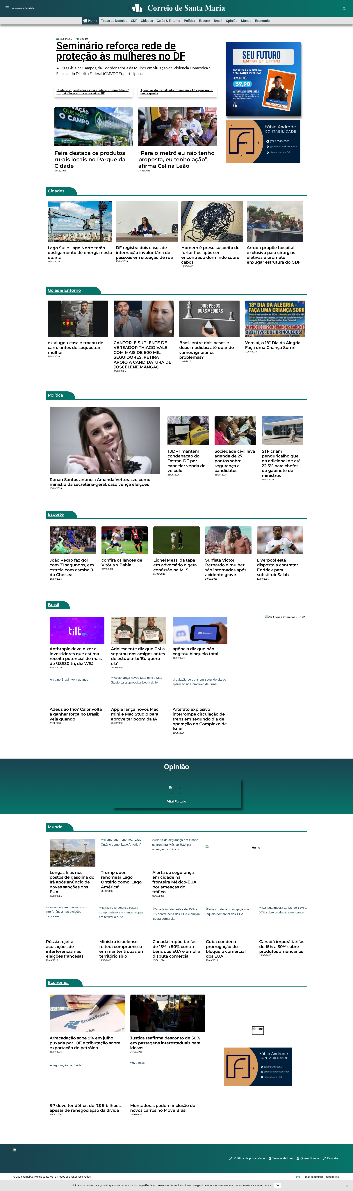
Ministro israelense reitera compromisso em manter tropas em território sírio (122, 949)
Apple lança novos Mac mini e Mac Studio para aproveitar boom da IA (134, 714)
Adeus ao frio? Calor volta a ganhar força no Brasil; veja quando (76, 714)
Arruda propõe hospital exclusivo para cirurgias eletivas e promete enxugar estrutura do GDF (274, 255)
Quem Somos (309, 1158)
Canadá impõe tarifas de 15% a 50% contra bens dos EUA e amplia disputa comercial (176, 949)
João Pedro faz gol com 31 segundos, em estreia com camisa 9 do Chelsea (72, 567)
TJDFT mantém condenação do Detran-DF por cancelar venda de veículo (186, 461)
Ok (277, 1185)
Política (189, 21)
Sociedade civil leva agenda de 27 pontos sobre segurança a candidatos (235, 461)
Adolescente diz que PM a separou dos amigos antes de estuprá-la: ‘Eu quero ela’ (138, 656)
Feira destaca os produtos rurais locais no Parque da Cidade (90, 159)
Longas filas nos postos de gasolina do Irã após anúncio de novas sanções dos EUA (72, 882)
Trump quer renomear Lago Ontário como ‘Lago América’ (121, 880)
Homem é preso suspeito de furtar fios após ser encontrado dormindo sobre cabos (210, 255)
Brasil (218, 21)
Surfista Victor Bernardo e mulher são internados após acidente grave (225, 567)
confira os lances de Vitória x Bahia (121, 562)
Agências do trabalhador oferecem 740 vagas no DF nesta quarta (176, 91)
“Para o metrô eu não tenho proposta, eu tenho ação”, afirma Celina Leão (176, 159)
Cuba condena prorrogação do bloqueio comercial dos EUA (226, 949)
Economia (262, 21)
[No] (347, 1185)
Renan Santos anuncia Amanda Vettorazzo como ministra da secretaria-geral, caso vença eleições (100, 482)
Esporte (204, 21)
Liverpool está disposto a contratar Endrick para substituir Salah (277, 567)
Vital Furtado (176, 801)
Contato (332, 1158)
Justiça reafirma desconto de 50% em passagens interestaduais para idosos (165, 1043)
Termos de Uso (282, 1158)
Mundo (246, 21)
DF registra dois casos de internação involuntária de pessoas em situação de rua (144, 252)
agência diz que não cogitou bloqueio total (195, 651)
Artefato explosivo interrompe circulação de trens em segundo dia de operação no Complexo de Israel (200, 719)
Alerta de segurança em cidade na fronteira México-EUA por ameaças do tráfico (174, 882)
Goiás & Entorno (168, 21)
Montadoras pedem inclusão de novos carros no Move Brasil (162, 1108)
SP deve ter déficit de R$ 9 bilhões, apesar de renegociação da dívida (86, 1108)
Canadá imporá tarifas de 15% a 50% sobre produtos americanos (281, 946)
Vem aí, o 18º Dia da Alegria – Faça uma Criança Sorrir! (274, 345)
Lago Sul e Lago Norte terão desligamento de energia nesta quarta (80, 252)
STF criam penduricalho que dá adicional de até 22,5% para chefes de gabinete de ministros (281, 463)
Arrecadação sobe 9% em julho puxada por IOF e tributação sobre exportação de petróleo (85, 1043)
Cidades (147, 21)
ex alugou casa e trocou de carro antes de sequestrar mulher (75, 347)
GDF (134, 21)
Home (92, 21)
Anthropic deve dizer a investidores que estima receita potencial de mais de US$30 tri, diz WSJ (76, 656)
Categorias (332, 1176)
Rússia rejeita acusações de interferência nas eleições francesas (64, 949)
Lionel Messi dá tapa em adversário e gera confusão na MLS (175, 565)
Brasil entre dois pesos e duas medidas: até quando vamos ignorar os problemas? (206, 350)
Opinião (231, 21)
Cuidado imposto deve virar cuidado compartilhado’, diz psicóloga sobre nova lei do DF (93, 91)
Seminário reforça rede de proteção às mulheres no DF (120, 51)
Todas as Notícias (114, 21)
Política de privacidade (249, 1158)
